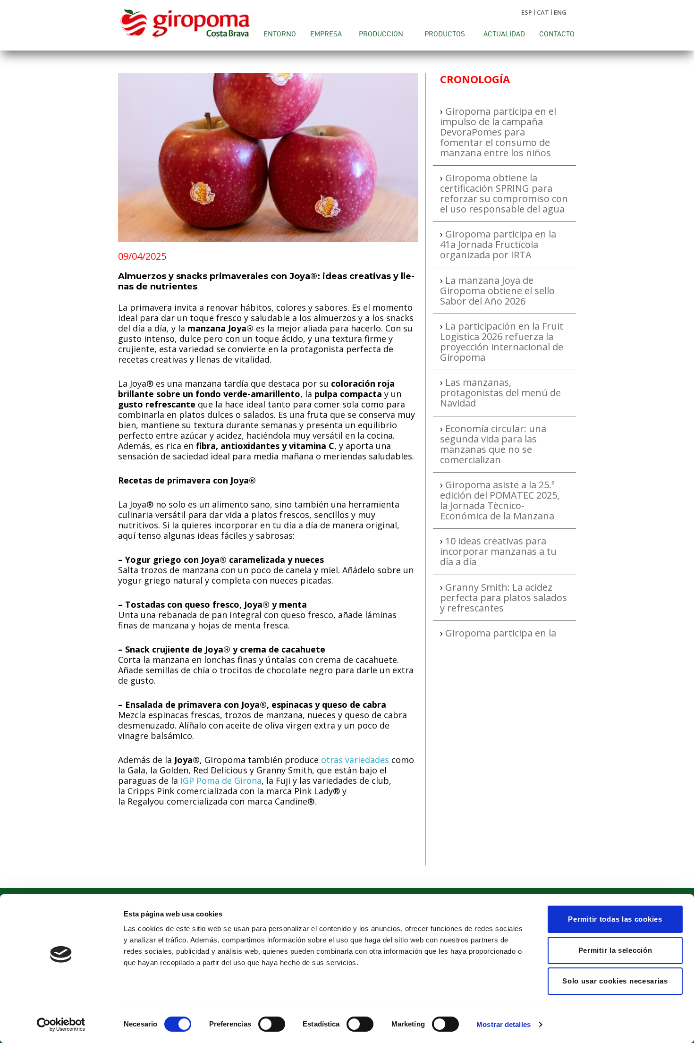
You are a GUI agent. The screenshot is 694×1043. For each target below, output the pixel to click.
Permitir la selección (615, 950)
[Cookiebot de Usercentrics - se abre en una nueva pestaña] (61, 1025)
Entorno (279, 33)
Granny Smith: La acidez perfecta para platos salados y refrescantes (503, 597)
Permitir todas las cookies (615, 919)
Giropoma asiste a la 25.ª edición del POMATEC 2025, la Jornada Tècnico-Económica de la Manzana (499, 500)
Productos (444, 33)
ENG (560, 12)
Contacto (557, 33)
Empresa (326, 33)
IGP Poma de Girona (221, 780)
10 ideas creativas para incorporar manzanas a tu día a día (498, 551)
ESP (526, 12)
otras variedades (355, 759)
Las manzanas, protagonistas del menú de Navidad (500, 392)
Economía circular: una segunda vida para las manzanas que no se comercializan (493, 444)
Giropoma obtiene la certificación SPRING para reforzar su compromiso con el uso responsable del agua (504, 193)
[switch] (271, 1024)
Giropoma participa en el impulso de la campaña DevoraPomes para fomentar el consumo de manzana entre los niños (498, 132)
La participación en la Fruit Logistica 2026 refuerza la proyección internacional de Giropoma (501, 342)
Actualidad (504, 33)
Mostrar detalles (503, 1024)
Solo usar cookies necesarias (615, 981)
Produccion (381, 33)
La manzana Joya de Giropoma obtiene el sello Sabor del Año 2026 (497, 290)
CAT (543, 12)
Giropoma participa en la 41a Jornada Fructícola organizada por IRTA (498, 244)
